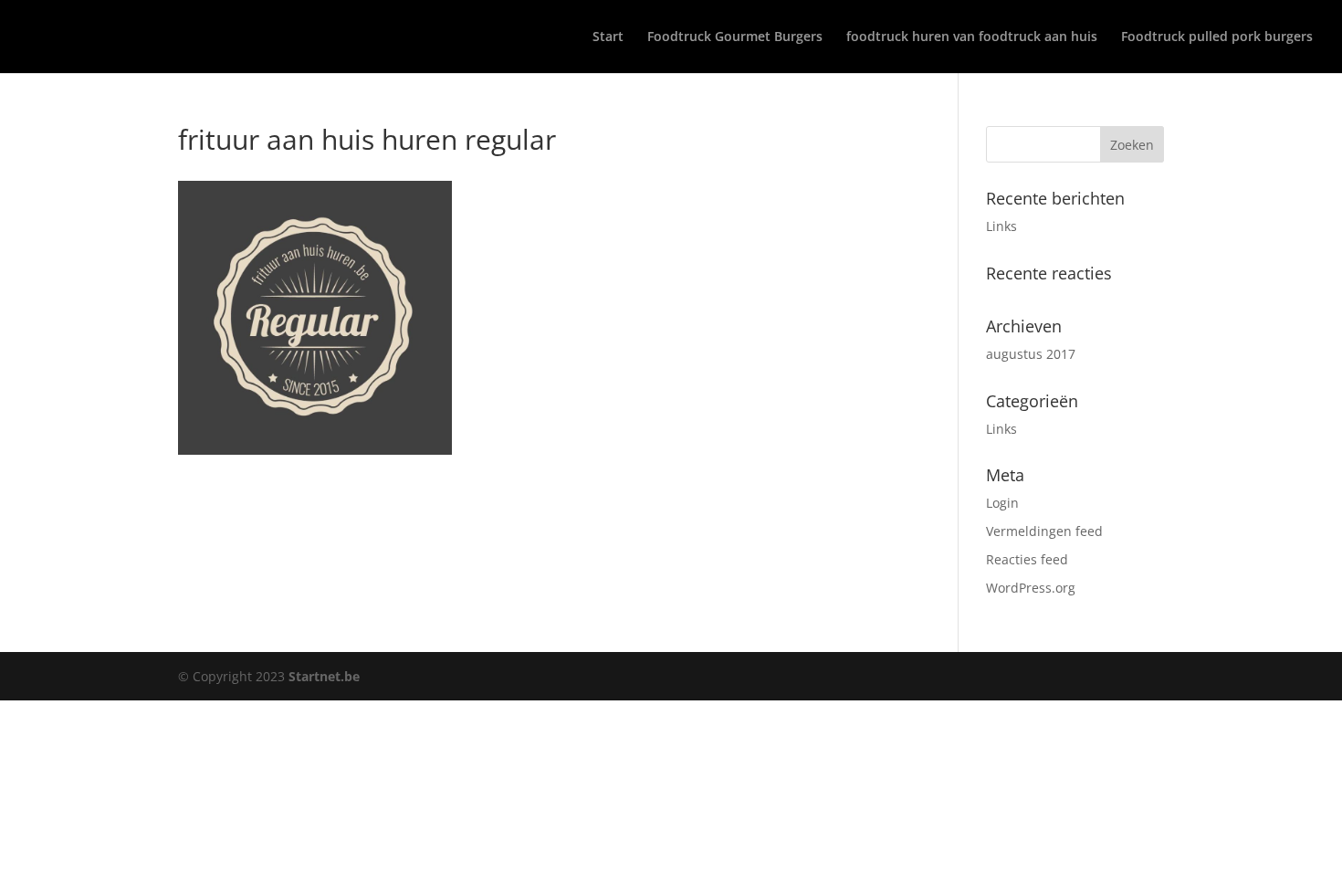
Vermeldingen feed (1044, 531)
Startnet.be (324, 676)
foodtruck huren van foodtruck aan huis (971, 37)
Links (1001, 226)
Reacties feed (1027, 559)
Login (1002, 502)
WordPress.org (1030, 587)
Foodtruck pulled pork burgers (1217, 37)
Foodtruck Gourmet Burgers (735, 37)
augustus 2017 (1030, 354)
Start (608, 37)
